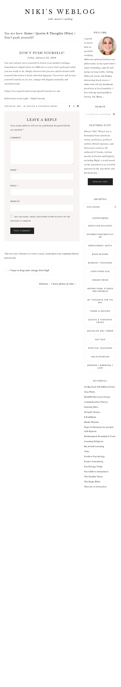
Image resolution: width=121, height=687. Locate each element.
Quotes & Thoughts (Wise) (42, 106)
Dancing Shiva (91, 407)
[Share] (68, 106)
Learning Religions (93, 441)
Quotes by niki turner (100, 331)
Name (14, 170)
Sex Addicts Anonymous (96, 471)
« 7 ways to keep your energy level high (28, 270)
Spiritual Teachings (100, 348)
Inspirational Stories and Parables (100, 289)
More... (100, 97)
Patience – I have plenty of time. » (57, 284)
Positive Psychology (94, 456)
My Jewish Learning (94, 446)
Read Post (100, 182)
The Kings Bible (92, 481)
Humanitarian (100, 280)
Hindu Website (91, 422)
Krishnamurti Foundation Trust (100, 436)
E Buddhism (90, 417)
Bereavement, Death (100, 245)
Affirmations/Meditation (100, 235)
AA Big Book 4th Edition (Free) (99, 387)
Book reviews (100, 254)
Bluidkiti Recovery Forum (97, 397)
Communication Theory (96, 402)
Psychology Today (93, 466)
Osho (86, 451)
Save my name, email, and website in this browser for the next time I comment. (40, 218)
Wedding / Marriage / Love (100, 366)
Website (15, 201)
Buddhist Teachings (100, 263)
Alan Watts (89, 392)
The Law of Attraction (95, 486)
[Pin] (77, 106)
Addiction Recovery (100, 226)
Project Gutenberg (93, 461)
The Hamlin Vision (93, 476)
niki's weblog (60, 12)
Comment (15, 137)
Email (14, 185)
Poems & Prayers (100, 311)
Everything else (100, 271)
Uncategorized (100, 356)
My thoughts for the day (100, 301)
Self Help (100, 339)
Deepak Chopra (92, 412)
